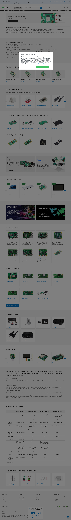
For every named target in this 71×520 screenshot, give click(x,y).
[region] (36, 61)
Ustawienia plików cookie (30, 66)
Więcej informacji (41, 63)
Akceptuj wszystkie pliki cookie (42, 66)
